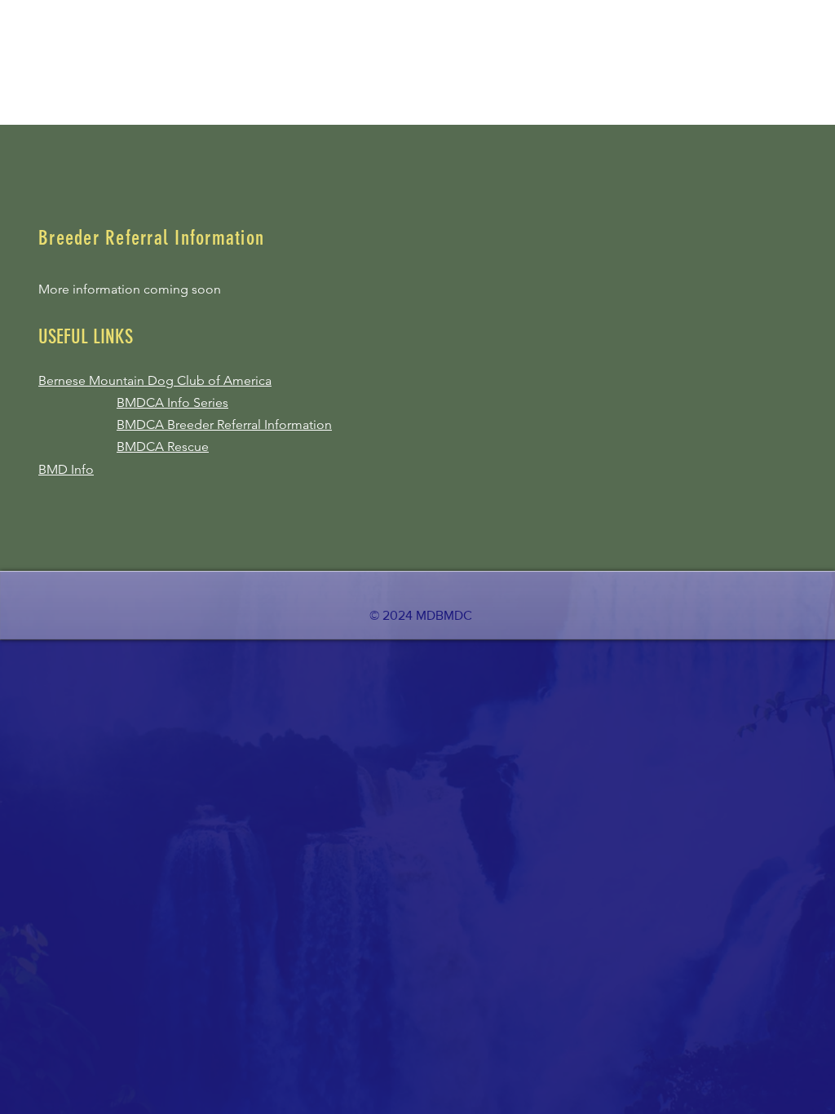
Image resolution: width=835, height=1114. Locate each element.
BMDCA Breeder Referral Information (224, 424)
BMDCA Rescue (163, 446)
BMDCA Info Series (172, 402)
